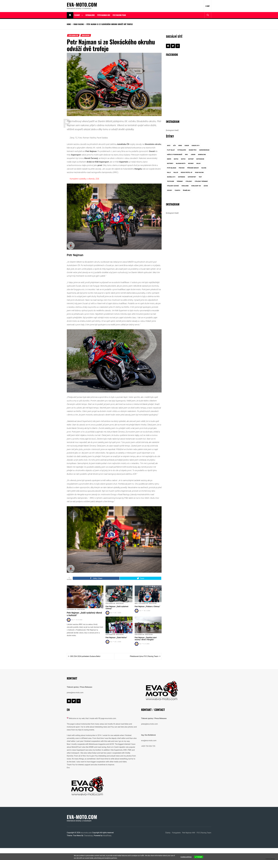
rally (169, 172)
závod (206, 186)
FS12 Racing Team (119, 15)
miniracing (202, 154)
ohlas (198, 163)
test (200, 177)
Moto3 (183, 159)
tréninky (180, 181)
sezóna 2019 (171, 177)
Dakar (187, 145)
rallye (176, 172)
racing (203, 168)
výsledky (189, 181)
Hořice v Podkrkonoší (174, 154)
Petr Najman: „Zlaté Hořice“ (116, 638)
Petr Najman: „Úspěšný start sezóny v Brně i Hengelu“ (146, 639)
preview (182, 168)
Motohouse (200, 159)
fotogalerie (181, 150)
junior (193, 154)
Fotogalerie (90, 15)
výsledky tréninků (201, 181)
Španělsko (186, 190)
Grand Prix (192, 150)
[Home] (70, 15)
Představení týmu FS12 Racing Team (144, 656)
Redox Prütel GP (186, 172)
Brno (180, 145)
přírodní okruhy (193, 168)
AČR (174, 145)
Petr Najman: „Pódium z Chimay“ (147, 606)
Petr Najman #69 (103, 15)
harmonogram (204, 150)
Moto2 (176, 159)
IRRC (186, 154)
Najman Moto (180, 163)
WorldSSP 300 (196, 186)
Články (77, 15)
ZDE (97, 179)
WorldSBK (185, 186)
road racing (199, 172)
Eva (72, 620)
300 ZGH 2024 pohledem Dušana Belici (85, 656)
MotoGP (191, 159)
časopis (177, 190)
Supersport (192, 177)
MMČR (169, 159)
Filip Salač (171, 150)
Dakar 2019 (195, 145)
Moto (136, 603)
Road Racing (85, 35)
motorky (170, 163)
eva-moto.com (82, 4)
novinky (191, 163)
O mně (207, 6)
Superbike (181, 177)
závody (169, 190)
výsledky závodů (173, 186)
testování (170, 181)
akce (168, 145)
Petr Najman (171, 168)
